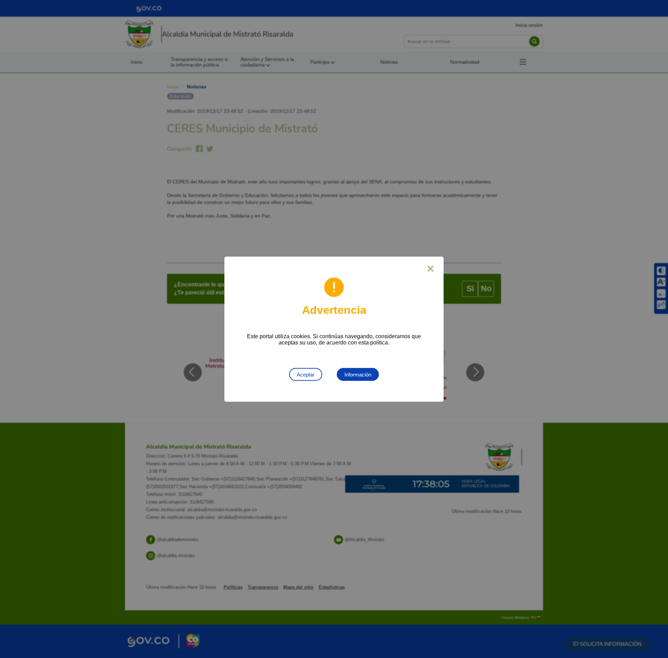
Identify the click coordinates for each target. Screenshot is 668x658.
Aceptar (306, 374)
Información (357, 374)
